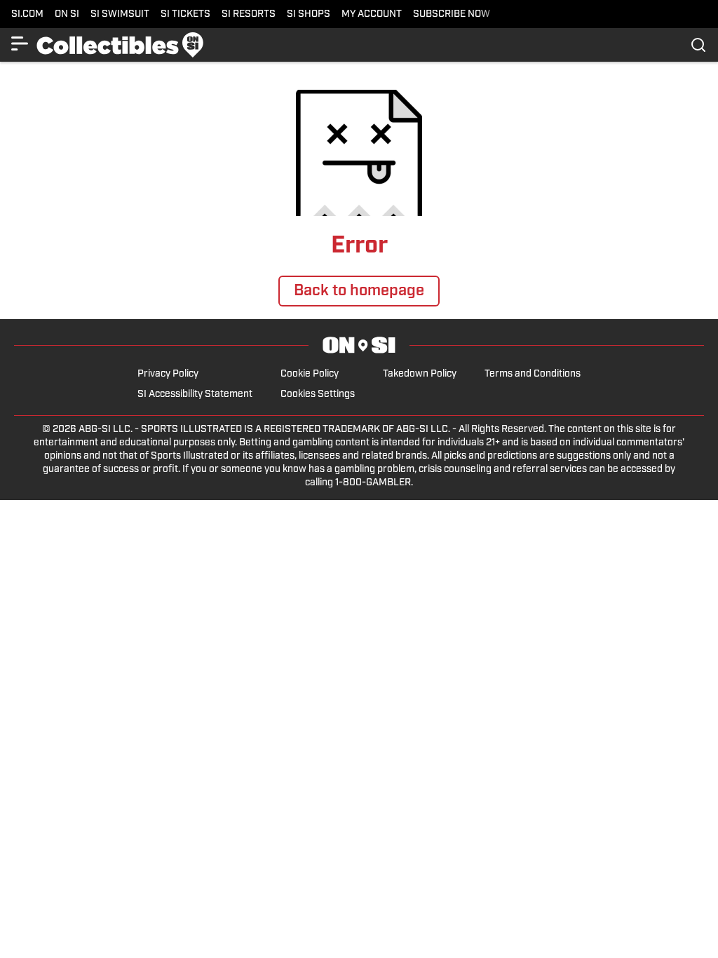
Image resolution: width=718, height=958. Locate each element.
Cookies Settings (317, 394)
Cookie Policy (309, 374)
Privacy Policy (167, 374)
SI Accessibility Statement (194, 394)
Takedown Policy (419, 374)
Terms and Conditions (533, 374)
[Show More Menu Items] (19, 43)
